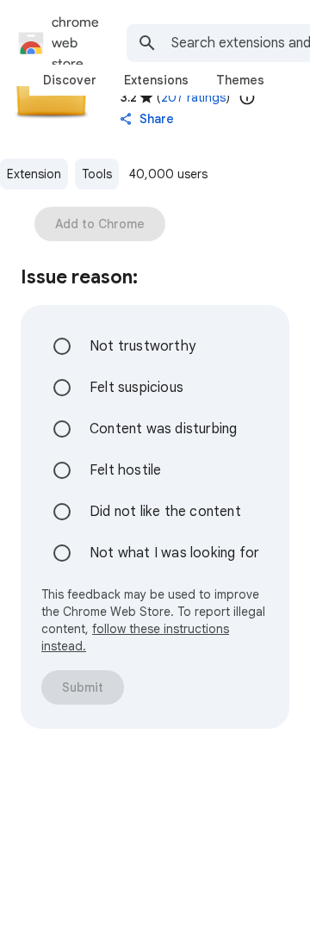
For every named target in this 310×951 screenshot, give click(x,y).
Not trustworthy (142, 346)
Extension (34, 174)
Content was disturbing (163, 429)
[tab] (69, 80)
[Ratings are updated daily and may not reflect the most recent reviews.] (247, 97)
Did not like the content (165, 511)
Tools (97, 174)
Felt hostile (125, 470)
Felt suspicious (136, 387)
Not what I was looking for (174, 553)
